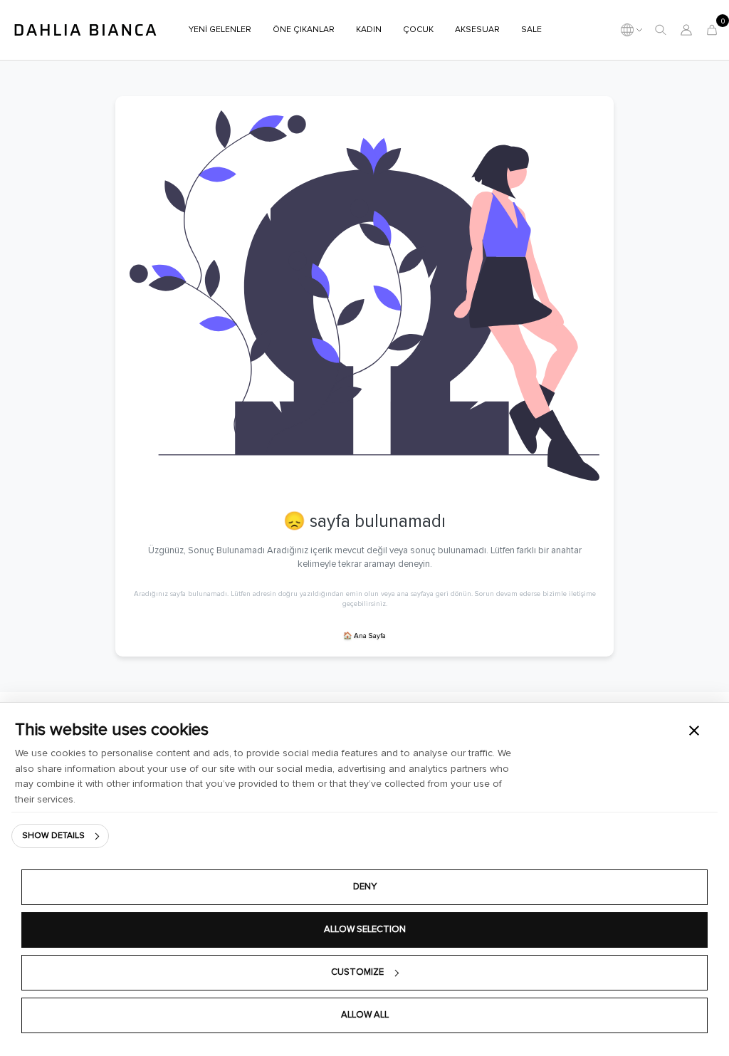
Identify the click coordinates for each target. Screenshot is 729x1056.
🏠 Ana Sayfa (364, 635)
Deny (365, 887)
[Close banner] (694, 731)
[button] (661, 30)
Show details (53, 836)
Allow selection (365, 929)
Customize (357, 972)
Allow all (365, 1015)
